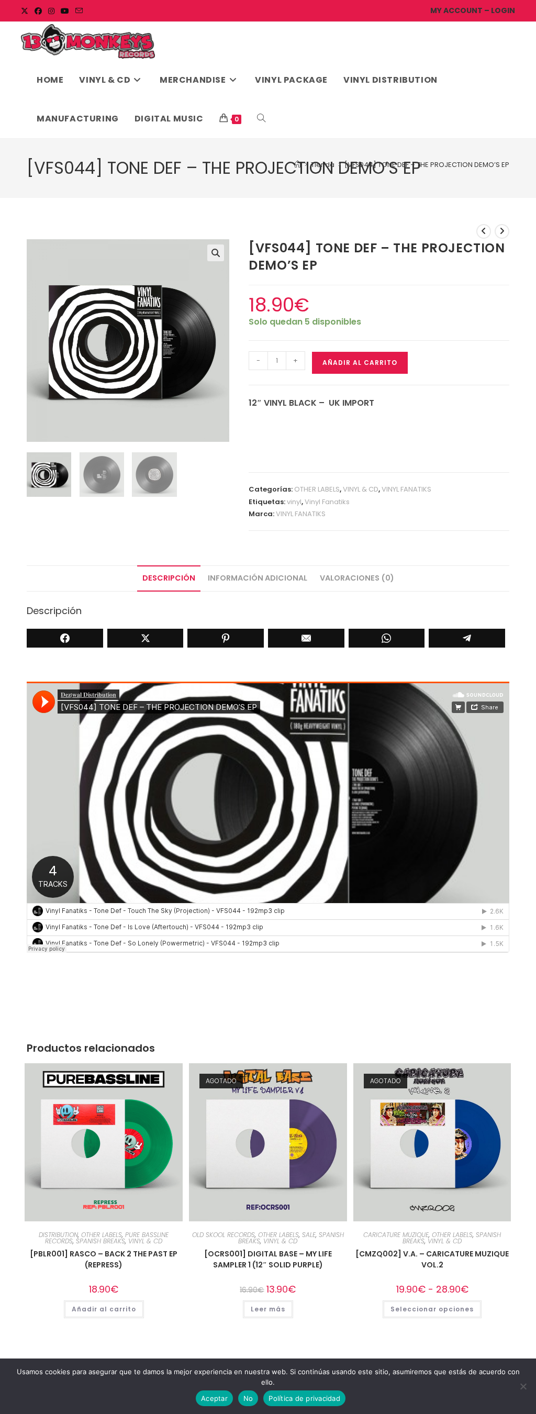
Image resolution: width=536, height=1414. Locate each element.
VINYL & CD (360, 489)
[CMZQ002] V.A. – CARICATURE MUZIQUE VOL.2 (432, 1259)
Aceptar (214, 1398)
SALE (309, 1234)
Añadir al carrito (359, 362)
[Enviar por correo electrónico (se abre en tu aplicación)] (79, 11)
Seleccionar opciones (432, 1309)
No (248, 1398)
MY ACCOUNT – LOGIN (472, 10)
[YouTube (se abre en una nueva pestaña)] (65, 11)
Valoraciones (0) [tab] (357, 578)
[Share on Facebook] (65, 638)
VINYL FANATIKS (406, 489)
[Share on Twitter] (145, 638)
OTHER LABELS (317, 489)
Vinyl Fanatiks (327, 502)
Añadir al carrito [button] (104, 1309)
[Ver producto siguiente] (502, 231)
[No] (523, 1386)
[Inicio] (297, 165)
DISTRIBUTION (58, 1234)
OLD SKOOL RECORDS (223, 1234)
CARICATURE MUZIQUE (396, 1234)
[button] (215, 252)
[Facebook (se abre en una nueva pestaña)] (38, 11)
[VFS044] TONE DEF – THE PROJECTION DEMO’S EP (426, 165)
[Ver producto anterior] (483, 231)
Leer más (268, 1309)
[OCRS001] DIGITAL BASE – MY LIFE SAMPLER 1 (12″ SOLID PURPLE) (268, 1259)
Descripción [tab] (168, 578)
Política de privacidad (304, 1398)
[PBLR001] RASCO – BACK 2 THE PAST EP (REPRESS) (103, 1259)
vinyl (294, 502)
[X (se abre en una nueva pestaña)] (26, 11)
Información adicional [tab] (257, 578)
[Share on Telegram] (467, 638)
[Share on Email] (306, 638)
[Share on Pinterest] (225, 638)
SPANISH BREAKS (100, 1241)
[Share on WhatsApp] (387, 638)
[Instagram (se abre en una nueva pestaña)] (51, 11)
